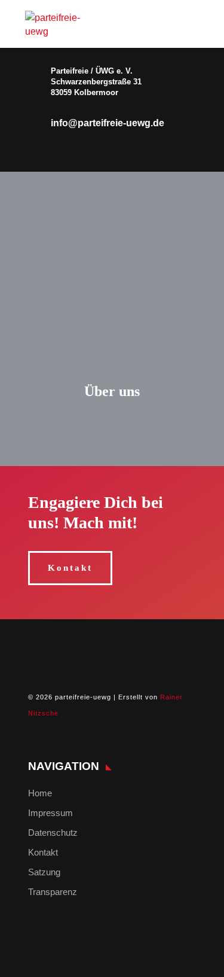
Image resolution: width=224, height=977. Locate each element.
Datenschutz (53, 832)
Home (40, 793)
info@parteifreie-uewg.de (107, 123)
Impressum (50, 813)
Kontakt (70, 568)
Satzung (44, 872)
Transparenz (52, 892)
